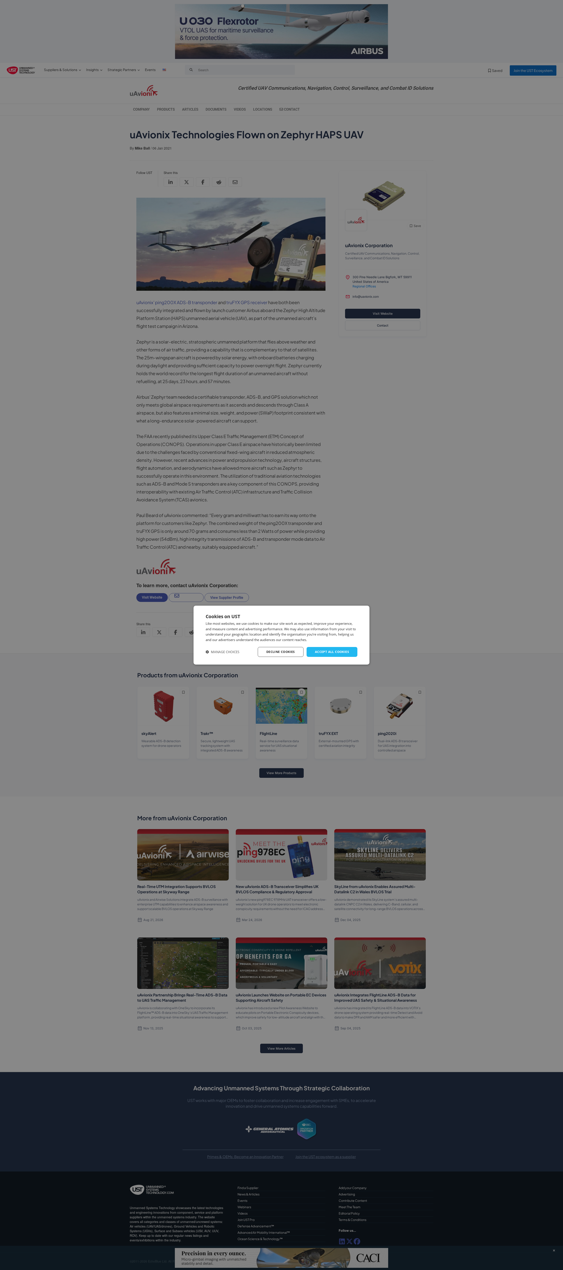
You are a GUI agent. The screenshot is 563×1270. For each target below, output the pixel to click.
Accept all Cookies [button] (332, 652)
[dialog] (281, 634)
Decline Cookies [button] (280, 652)
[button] (222, 652)
